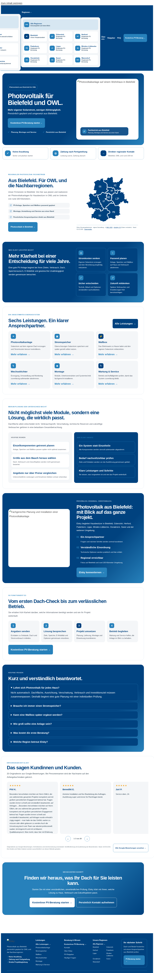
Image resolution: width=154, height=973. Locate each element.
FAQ (119, 38)
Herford (95, 950)
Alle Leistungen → (125, 323)
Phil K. (13, 789)
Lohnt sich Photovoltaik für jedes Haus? (36, 687)
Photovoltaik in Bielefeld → (23, 227)
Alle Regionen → (99, 944)
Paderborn (109, 950)
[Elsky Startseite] (17, 941)
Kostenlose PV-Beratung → (135, 38)
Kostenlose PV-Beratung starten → (26, 123)
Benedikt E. (68, 789)
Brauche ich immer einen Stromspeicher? (37, 706)
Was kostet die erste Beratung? (31, 733)
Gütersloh (109, 947)
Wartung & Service (43, 965)
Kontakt (67, 947)
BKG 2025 (109, 227)
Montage (39, 961)
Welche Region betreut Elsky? (30, 742)
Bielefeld (96, 947)
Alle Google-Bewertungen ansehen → (130, 848)
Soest (108, 959)
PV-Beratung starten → (133, 960)
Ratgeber (111, 38)
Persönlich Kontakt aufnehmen (96, 902)
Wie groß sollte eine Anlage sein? (32, 724)
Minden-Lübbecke (109, 954)
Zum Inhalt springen (11, 3)
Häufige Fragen (70, 958)
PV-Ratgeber (69, 954)
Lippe (94, 953)
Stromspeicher (41, 951)
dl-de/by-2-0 (117, 227)
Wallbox (39, 954)
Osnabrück (96, 959)
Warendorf (96, 962)
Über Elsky (68, 951)
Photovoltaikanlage (43, 947)
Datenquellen (88, 229)
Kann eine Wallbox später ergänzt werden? (37, 715)
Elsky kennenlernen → (92, 572)
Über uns (103, 38)
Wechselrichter (41, 958)
